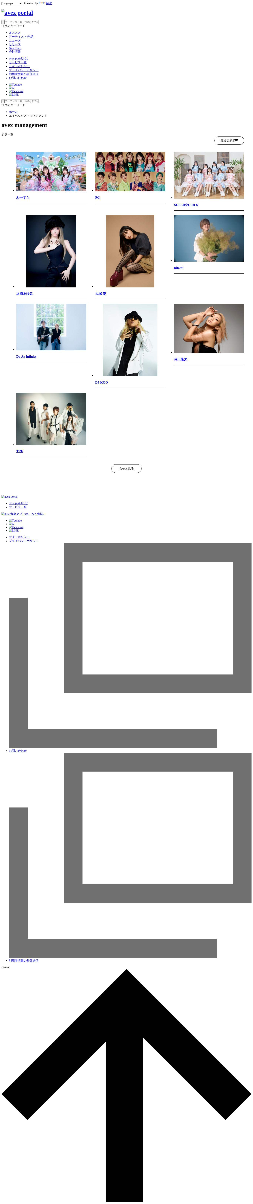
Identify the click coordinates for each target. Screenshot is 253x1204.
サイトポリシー (19, 66)
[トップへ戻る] (126, 1200)
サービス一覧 (18, 62)
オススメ (15, 32)
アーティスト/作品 (21, 36)
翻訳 (49, 3)
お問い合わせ (18, 77)
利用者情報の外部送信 (24, 74)
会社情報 (15, 51)
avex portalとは (18, 58)
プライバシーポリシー (24, 70)
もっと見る (126, 468)
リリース (15, 44)
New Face (15, 48)
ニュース (15, 40)
